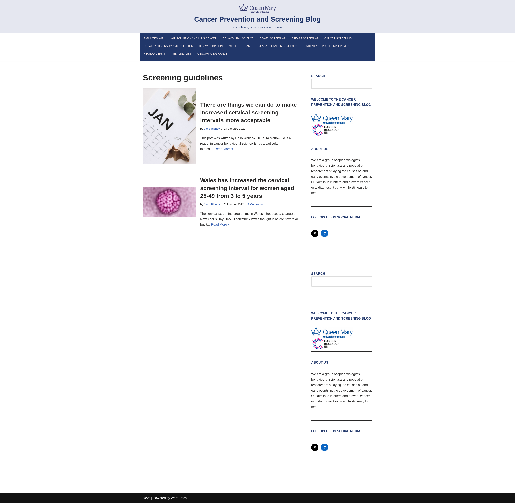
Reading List (182, 53)
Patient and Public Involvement (327, 46)
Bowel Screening (272, 38)
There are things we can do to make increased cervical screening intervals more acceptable (248, 112)
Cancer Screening (338, 38)
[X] (314, 233)
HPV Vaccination (211, 46)
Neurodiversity (155, 53)
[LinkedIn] (324, 233)
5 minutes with (154, 38)
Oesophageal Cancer (213, 53)
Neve (146, 498)
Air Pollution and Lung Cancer (194, 38)
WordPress (179, 498)
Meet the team (239, 46)
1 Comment (255, 204)
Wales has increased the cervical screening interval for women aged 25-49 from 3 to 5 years (247, 188)
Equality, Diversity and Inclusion (168, 46)
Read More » (224, 149)
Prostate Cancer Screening (277, 46)
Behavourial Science (238, 38)
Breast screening (304, 38)
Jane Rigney (212, 128)
